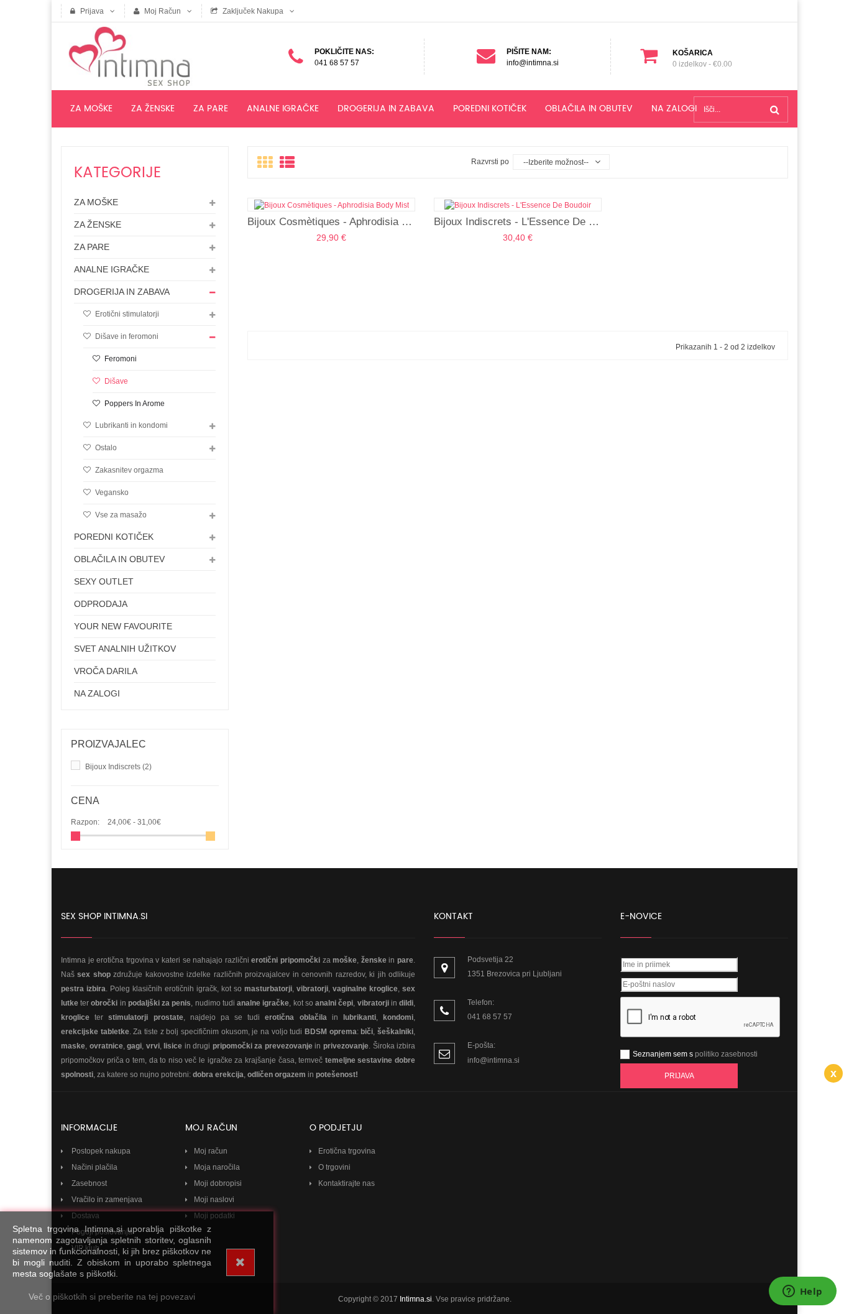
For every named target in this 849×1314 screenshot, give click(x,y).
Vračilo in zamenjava (106, 1199)
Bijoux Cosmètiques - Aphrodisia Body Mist (331, 222)
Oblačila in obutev (119, 559)
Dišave (115, 381)
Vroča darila (105, 671)
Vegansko (111, 492)
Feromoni (120, 358)
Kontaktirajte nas (346, 1183)
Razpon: (85, 822)
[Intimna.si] (145, 56)
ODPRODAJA (100, 604)
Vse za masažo (120, 515)
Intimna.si (416, 1299)
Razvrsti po (490, 161)
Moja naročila (217, 1167)
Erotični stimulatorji (126, 314)
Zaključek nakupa (252, 11)
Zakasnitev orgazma (128, 470)
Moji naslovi (214, 1199)
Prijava (91, 11)
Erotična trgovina (346, 1151)
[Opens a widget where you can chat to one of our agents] (802, 1292)
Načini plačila (93, 1167)
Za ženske (97, 224)
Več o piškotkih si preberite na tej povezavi (112, 1297)
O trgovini (334, 1167)
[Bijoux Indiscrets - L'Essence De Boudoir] (517, 204)
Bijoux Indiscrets (118, 766)
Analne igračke (111, 269)
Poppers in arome (134, 403)
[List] (287, 162)
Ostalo (105, 447)
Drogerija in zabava (122, 292)
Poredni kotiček (114, 537)
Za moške (96, 202)
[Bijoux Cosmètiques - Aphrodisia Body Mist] (331, 204)
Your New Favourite (123, 626)
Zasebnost (88, 1183)
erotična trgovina (125, 960)
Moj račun (161, 11)
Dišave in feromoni (125, 336)
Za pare (91, 247)
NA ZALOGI (97, 693)
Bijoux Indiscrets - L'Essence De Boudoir (518, 222)
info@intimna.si (493, 1060)
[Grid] (264, 162)
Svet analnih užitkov (125, 649)
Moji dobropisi (218, 1183)
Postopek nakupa (100, 1151)
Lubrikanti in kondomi (130, 425)
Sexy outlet (104, 581)
